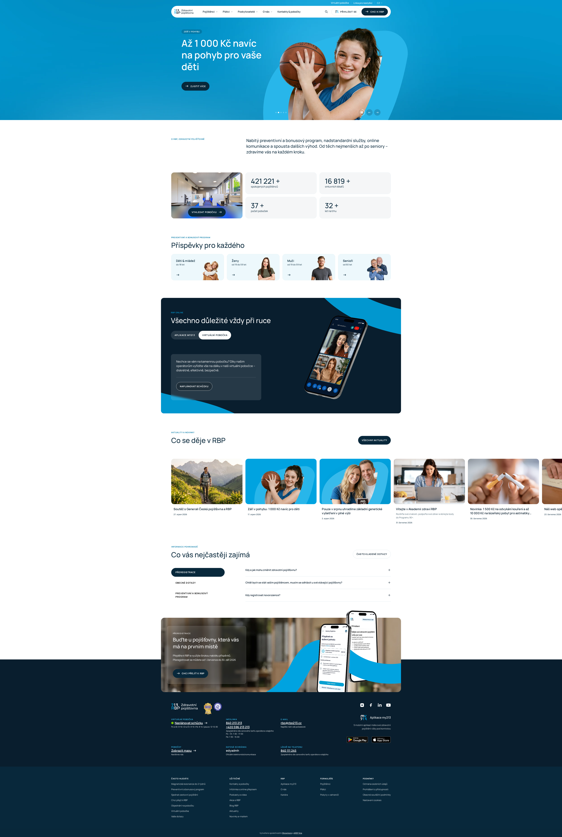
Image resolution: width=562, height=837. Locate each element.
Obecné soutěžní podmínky (377, 794)
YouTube (388, 705)
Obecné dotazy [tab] (185, 582)
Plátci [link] (226, 11)
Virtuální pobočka (340, 2)
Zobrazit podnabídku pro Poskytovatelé (257, 12)
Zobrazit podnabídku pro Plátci (232, 12)
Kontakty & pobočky (288, 11)
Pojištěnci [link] (209, 11)
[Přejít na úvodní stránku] (183, 11)
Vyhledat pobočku (204, 212)
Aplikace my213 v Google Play (187, 386)
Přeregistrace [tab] (185, 572)
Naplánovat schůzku (189, 723)
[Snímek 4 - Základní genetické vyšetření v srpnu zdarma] (283, 112)
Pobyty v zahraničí (329, 794)
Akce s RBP (234, 800)
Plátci (323, 789)
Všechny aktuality (374, 440)
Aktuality (234, 811)
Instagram (362, 705)
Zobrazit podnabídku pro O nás (271, 12)
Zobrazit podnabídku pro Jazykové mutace (381, 3)
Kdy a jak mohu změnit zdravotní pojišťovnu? (271, 570)
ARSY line (298, 833)
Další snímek (377, 112)
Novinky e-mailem (238, 816)
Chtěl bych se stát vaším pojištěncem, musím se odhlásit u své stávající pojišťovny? (293, 582)
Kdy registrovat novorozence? (262, 595)
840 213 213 (234, 723)
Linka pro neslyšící (362, 3)
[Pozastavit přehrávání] (362, 112)
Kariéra (284, 794)
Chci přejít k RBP (193, 673)
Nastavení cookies (372, 800)
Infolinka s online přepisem (243, 789)
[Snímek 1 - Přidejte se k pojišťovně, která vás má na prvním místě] (276, 112)
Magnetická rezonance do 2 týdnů (188, 783)
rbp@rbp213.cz (291, 723)
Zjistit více (198, 92)
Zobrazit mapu (181, 751)
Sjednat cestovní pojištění (184, 794)
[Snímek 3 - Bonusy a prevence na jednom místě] (281, 112)
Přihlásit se (348, 11)
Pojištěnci (325, 783)
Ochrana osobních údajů (375, 783)
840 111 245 (288, 751)
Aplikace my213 (185, 335)
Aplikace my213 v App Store (210, 386)
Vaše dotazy (177, 816)
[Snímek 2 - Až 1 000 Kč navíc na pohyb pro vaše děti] (278, 112)
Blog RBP (233, 805)
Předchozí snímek (369, 112)
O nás (283, 789)
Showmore (287, 833)
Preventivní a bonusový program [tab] (191, 595)
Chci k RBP (377, 11)
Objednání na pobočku (182, 805)
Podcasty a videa (238, 794)
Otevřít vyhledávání (326, 12)
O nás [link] (266, 11)
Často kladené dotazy (372, 554)
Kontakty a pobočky (239, 783)
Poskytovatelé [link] (246, 11)
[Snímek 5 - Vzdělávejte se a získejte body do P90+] (286, 112)
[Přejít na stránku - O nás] (218, 707)
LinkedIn (379, 705)
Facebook (371, 705)
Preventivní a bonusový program (187, 789)
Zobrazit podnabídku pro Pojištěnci (217, 12)
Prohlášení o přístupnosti (375, 789)
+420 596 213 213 (238, 727)
